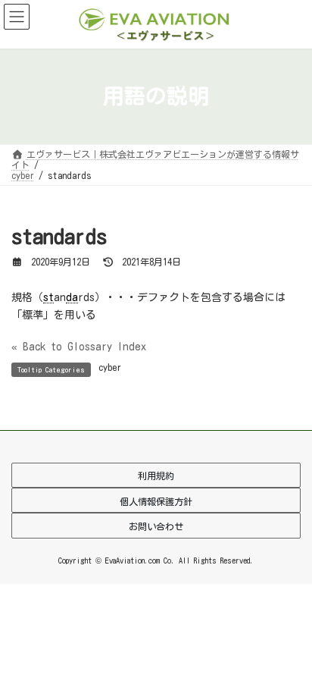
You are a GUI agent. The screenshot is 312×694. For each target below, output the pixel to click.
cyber (109, 367)
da (72, 297)
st (48, 297)
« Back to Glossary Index (78, 346)
